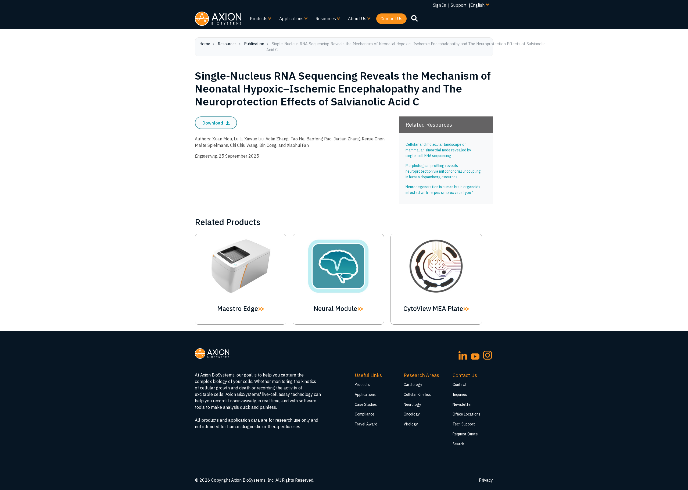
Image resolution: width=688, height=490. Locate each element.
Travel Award (366, 424)
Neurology (412, 404)
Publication (254, 43)
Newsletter (462, 404)
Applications (289, 20)
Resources (323, 20)
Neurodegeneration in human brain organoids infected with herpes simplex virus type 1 (443, 189)
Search (458, 444)
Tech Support (464, 424)
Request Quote (465, 434)
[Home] (218, 18)
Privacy (486, 480)
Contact (459, 384)
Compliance (364, 414)
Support (459, 5)
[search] (414, 18)
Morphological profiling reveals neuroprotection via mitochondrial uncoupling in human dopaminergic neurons (443, 171)
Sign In (439, 5)
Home (204, 43)
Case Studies (366, 404)
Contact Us (391, 18)
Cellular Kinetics (417, 394)
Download (213, 123)
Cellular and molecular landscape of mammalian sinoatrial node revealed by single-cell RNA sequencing (438, 150)
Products (256, 20)
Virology (411, 424)
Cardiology (413, 384)
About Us (355, 20)
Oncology (412, 414)
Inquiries (460, 394)
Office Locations (466, 414)
